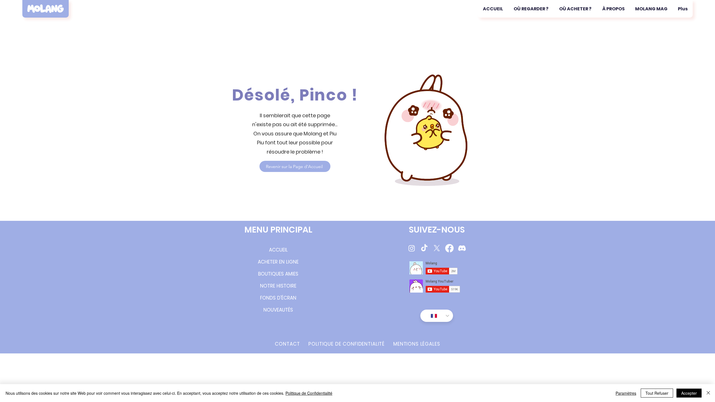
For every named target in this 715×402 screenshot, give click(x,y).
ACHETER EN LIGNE (278, 262)
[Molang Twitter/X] (437, 248)
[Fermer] (708, 393)
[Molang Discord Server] (462, 248)
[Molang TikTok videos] (424, 248)
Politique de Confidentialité (308, 393)
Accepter (689, 393)
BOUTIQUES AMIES (278, 274)
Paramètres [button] (626, 393)
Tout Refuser (656, 393)
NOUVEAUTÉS (278, 310)
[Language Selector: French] (436, 316)
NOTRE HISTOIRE (278, 286)
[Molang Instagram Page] (411, 248)
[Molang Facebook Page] (449, 248)
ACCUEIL (278, 250)
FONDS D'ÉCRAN (278, 298)
